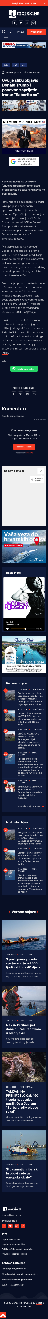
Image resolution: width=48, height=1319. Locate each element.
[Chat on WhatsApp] (24, 369)
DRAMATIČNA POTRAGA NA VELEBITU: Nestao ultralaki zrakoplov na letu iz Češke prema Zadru (30, 719)
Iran (23, 65)
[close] (45, 3)
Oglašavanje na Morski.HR (13, 1244)
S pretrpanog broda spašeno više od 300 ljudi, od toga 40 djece (23, 963)
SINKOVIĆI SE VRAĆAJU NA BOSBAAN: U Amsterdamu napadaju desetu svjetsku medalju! (30, 792)
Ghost (39, 1302)
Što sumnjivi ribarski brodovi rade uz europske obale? (22, 1173)
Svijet (6, 65)
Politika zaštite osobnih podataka (17, 1249)
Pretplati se (36, 31)
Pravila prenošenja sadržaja (14, 1254)
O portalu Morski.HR (11, 1239)
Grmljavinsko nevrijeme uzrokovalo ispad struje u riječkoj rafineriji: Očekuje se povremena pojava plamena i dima (30, 699)
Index (5, 352)
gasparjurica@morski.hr (27, 1274)
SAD (15, 65)
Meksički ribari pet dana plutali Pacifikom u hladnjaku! (23, 1029)
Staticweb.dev (24, 1306)
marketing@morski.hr (22, 1279)
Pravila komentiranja (13, 416)
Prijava (20, 31)
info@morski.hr (19, 1268)
